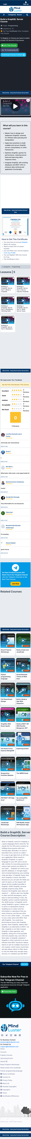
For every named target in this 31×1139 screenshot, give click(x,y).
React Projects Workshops (9, 1064)
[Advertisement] (15, 74)
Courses (3, 1052)
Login (5, 4)
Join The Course (9, 45)
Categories (11, 15)
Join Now (24, 964)
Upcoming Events (6, 1058)
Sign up (26, 4)
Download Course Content (12, 55)
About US (5, 1083)
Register (25, 242)
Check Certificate (8, 1074)
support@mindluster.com (9, 1046)
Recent (19, 15)
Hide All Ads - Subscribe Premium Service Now (15, 92)
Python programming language (11, 1071)
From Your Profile (9, 253)
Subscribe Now (9, 992)
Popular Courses (6, 1055)
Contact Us (6, 1077)
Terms (4, 1093)
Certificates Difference (10, 1096)
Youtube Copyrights (9, 1086)
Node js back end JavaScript (10, 1068)
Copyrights (6, 1090)
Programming (16, 267)
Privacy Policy (7, 1080)
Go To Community (9, 50)
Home (2, 1049)
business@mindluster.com (9, 1042)
